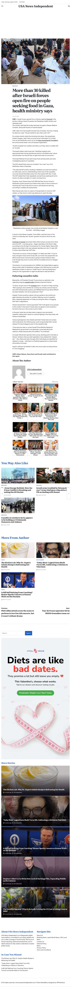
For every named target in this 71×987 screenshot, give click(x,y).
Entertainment (40, 559)
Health (3, 559)
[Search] (69, 6)
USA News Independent (35, 5)
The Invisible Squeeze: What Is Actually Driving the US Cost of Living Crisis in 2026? (35, 910)
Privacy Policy (41, 948)
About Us (40, 935)
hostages (34, 285)
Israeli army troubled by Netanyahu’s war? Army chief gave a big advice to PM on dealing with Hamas (52, 490)
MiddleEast (15, 85)
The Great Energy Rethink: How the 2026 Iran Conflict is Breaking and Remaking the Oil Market (16, 490)
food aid (49, 119)
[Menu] (2, 6)
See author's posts (36, 373)
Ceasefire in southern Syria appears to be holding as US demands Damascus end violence (17, 519)
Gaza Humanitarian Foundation (48, 140)
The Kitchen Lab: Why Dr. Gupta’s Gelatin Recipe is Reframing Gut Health (16, 564)
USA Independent (34, 369)
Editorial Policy (41, 943)
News (38, 946)
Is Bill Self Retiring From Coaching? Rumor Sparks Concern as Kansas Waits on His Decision (17, 594)
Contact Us (40, 941)
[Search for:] (13, 633)
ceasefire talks (29, 282)
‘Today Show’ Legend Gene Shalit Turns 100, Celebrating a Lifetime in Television (52, 564)
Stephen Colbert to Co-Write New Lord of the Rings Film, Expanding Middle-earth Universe (34, 879)
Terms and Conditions (44, 950)
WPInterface (61, 982)
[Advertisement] (35, 25)
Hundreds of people (18, 242)
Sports (3, 589)
